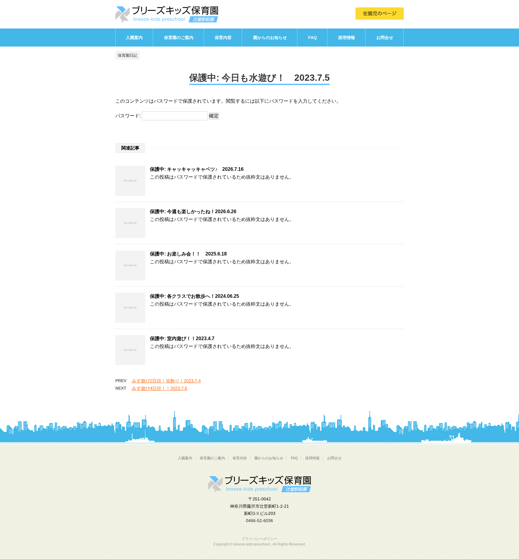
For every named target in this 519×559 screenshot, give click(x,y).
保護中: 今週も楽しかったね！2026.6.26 (193, 211)
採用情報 (346, 37)
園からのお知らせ (270, 37)
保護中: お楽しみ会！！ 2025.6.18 (188, 253)
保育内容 (223, 37)
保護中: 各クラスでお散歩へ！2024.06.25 (194, 296)
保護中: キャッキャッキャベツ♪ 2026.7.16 (197, 169)
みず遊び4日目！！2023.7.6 (159, 388)
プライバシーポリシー (259, 539)
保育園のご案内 (178, 37)
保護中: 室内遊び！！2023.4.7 (182, 338)
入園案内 (134, 37)
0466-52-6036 (259, 520)
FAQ (312, 37)
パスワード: (128, 115)
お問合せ (384, 37)
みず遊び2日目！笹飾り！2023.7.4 (166, 380)
